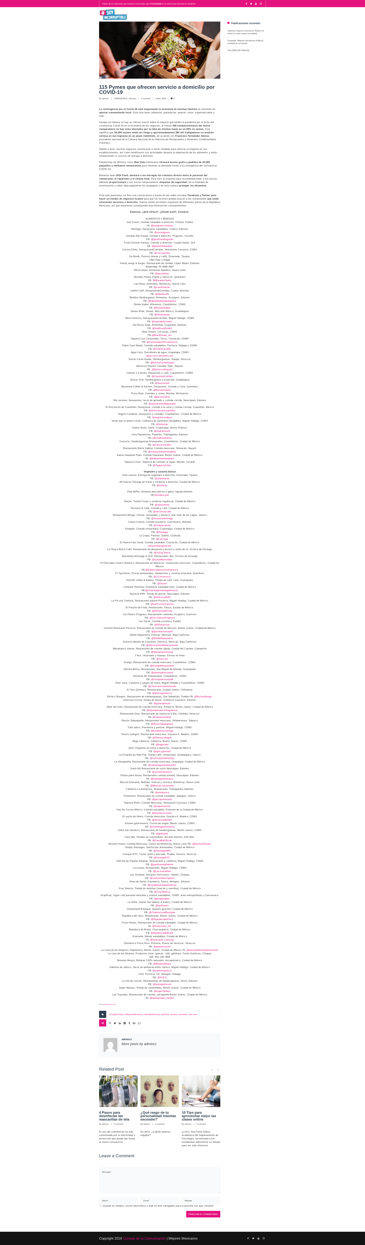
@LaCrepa (162, 539)
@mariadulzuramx (162, 321)
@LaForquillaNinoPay (162, 758)
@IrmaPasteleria (162, 438)
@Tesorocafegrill (162, 737)
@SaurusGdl (162, 383)
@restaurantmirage (162, 518)
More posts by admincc (139, 1044)
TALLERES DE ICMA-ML (238, 50)
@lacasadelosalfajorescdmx (202, 950)
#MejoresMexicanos (134, 1014)
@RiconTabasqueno (162, 724)
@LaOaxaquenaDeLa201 (162, 765)
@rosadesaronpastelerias (162, 885)
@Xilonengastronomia (162, 826)
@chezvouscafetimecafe (162, 686)
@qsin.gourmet (162, 751)
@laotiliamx (162, 905)
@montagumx (162, 232)
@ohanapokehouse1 (162, 778)
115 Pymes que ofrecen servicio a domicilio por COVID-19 (157, 89)
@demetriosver (162, 946)
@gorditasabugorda (162, 239)
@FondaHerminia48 (162, 679)
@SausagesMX (162, 850)
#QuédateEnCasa (152, 1014)
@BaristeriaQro (162, 390)
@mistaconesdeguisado (162, 403)
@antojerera (162, 792)
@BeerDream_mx (162, 335)
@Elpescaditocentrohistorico (161, 569)
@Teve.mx (162, 659)
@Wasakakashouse (162, 652)
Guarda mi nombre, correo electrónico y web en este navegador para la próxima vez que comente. (158, 1205)
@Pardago (162, 532)
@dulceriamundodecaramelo (162, 645)
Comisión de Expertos (206, 14)
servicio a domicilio (178, 1014)
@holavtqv (162, 424)
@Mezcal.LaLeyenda (162, 785)
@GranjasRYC (162, 857)
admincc (105, 98)
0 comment (146, 98)
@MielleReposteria (162, 638)
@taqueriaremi (162, 806)
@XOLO (162, 977)
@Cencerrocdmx (162, 444)
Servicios (132, 98)
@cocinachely (162, 253)
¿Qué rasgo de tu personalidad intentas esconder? (158, 1116)
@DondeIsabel (162, 307)
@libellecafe (162, 294)
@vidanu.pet (162, 495)
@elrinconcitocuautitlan (162, 410)
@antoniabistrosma (162, 672)
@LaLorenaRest (162, 871)
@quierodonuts (162, 703)
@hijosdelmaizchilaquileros (162, 710)
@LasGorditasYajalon (162, 878)
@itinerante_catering (162, 939)
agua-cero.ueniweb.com (159, 355)
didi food (165, 1014)
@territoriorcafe (162, 511)
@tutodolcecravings (162, 730)
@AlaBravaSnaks (162, 328)
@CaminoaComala (162, 376)
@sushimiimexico (162, 772)
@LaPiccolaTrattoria (162, 604)
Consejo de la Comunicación (144, 1238)
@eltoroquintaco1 (162, 693)
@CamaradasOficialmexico (162, 342)
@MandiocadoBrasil (162, 933)
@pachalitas (162, 273)
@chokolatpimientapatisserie (161, 590)
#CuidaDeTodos (116, 1014)
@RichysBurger (203, 696)
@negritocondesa (162, 417)
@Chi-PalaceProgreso (162, 617)
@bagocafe (162, 744)
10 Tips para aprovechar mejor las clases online (199, 1116)
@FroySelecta (162, 891)
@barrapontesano (162, 799)
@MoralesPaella (162, 280)
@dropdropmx (162, 898)
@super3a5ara (162, 991)
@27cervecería (162, 576)
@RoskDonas (162, 314)
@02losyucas (162, 624)
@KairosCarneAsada (162, 362)
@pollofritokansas (162, 246)
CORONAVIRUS (120, 98)
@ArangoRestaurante (162, 665)
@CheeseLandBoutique (162, 912)
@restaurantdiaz (162, 717)
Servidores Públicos (246, 14)
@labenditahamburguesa (162, 301)
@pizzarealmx (162, 396)
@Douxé (162, 583)
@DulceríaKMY (162, 597)
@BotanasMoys (162, 963)
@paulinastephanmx (162, 864)
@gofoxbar (162, 833)
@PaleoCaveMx (162, 349)
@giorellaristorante (162, 631)
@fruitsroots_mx (161, 926)
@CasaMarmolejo (162, 559)
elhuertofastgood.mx (159, 546)
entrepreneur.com (109, 1004)
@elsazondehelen (162, 820)
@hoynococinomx (162, 813)
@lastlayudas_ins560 (162, 998)
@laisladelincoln (162, 984)
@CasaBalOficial (162, 840)
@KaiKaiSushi (162, 431)
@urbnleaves (162, 478)
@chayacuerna (162, 525)
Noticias (158, 14)
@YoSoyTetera (162, 552)
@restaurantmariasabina (162, 451)
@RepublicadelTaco (162, 919)
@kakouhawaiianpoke (162, 458)
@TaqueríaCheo (162, 465)
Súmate (176, 14)
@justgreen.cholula (162, 225)
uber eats (192, 1014)
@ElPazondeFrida (162, 611)
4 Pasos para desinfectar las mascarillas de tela (114, 1116)
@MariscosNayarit (162, 369)
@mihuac (162, 485)
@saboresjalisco (162, 970)
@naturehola (162, 504)
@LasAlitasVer (162, 287)
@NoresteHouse (201, 844)
